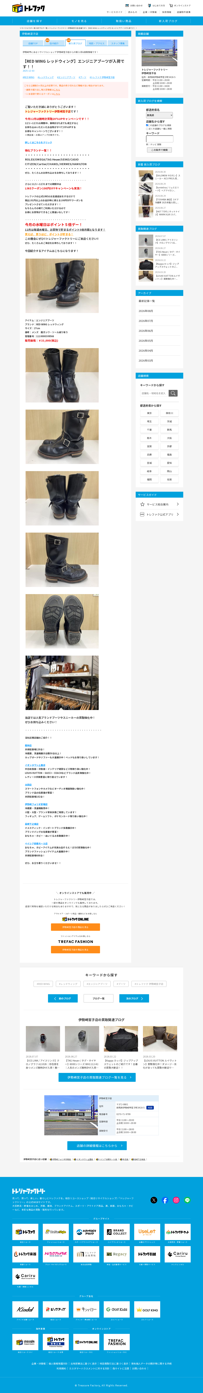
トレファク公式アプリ (159, 514)
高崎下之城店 (139, 1159)
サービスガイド (115, 12)
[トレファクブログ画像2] (62, 402)
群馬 (169, 429)
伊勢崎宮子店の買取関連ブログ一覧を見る (97, 1077)
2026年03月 (146, 360)
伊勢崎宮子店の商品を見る (75, 927)
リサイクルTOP (26, 28)
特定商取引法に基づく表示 (114, 1363)
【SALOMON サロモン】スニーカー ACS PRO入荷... (167, 177)
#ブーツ (82, 77)
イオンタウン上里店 (85, 1159)
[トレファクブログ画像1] (62, 312)
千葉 (149, 429)
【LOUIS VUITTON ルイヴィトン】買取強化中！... (167, 277)
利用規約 (61, 1368)
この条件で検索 (159, 150)
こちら (57, 89)
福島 (169, 454)
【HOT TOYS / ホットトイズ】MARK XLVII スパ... (167, 213)
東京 (149, 413)
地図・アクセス (96, 43)
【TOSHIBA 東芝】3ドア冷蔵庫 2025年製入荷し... (167, 201)
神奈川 (169, 413)
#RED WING (28, 77)
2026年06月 (146, 331)
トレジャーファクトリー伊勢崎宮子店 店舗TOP (67, 28)
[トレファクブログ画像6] (62, 648)
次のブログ (132, 998)
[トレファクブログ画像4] (62, 525)
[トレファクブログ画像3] (62, 463)
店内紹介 (54, 43)
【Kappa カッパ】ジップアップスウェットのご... (167, 265)
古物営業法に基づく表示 (84, 1363)
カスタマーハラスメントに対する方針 (89, 1368)
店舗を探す (35, 21)
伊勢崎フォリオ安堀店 (62, 1159)
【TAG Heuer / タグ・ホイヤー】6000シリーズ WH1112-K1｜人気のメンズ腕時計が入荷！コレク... (82, 1064)
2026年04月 (146, 350)
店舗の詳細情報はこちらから (97, 1145)
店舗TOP (33, 43)
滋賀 (149, 446)
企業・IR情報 (150, 12)
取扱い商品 (124, 21)
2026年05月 (146, 340)
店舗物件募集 (184, 12)
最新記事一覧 (147, 301)
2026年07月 (146, 321)
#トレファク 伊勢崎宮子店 (102, 77)
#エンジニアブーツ (66, 77)
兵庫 (149, 454)
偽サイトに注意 (120, 1368)
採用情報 (166, 12)
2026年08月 (146, 311)
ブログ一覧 (99, 998)
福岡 (149, 479)
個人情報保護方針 (58, 1363)
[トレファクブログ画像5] (62, 586)
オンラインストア (182, 5)
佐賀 (169, 479)
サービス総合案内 (158, 504)
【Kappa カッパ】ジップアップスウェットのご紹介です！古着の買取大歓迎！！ (121, 1064)
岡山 (169, 471)
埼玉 (149, 421)
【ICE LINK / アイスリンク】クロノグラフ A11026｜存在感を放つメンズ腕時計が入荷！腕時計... (43, 1064)
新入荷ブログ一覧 (40, 28)
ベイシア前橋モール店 (108, 1159)
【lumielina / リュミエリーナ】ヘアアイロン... (167, 189)
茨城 (169, 421)
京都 (169, 446)
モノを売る (79, 21)
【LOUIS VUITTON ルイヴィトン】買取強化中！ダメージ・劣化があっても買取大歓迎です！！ (160, 1064)
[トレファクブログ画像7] (62, 709)
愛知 (169, 463)
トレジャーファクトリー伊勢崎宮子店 (155, 71)
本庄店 (126, 1159)
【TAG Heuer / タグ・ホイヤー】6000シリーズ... (167, 253)
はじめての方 (158, 5)
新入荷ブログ (168, 21)
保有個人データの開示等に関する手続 (151, 1363)
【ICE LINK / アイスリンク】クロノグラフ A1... (166, 241)
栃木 (149, 438)
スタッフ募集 (118, 43)
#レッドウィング (46, 77)
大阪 (169, 438)
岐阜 (149, 471)
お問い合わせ (139, 1368)
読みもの (132, 12)
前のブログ (65, 998)
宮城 (149, 463)
